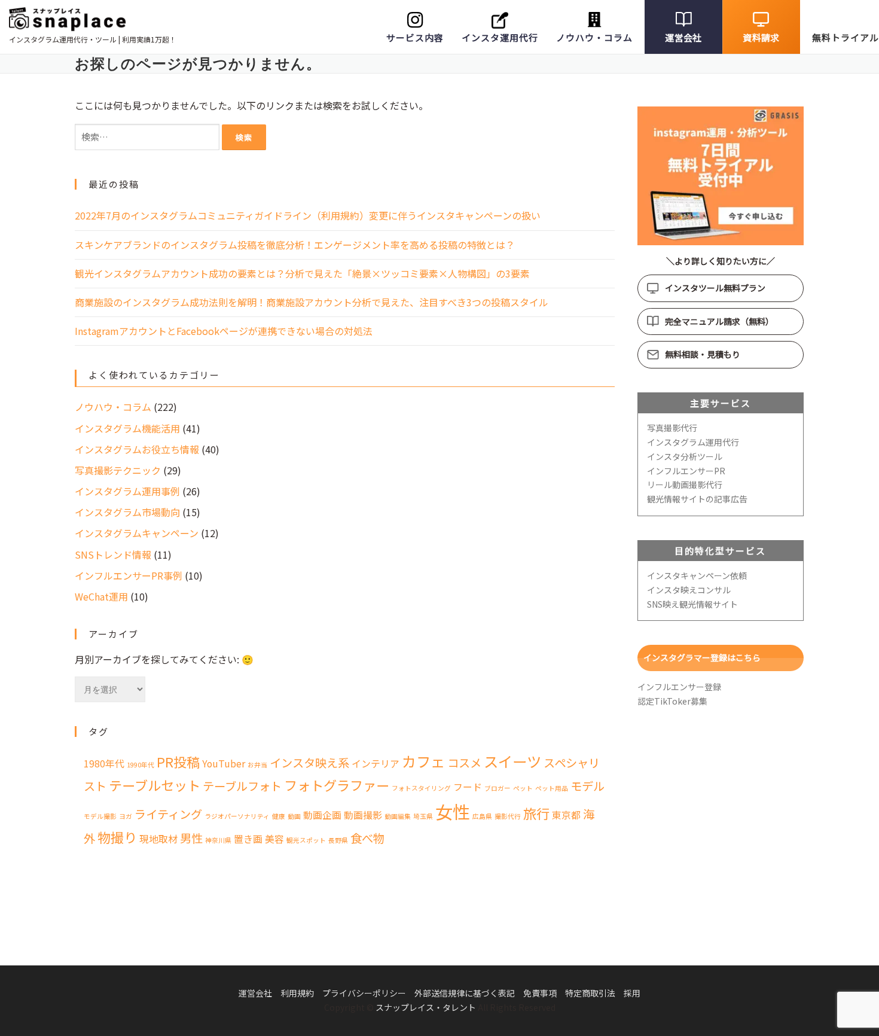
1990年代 (140, 764)
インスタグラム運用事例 (127, 491)
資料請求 (761, 37)
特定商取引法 (590, 993)
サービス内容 (415, 37)
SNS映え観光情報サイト (692, 604)
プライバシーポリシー (364, 993)
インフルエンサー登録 (679, 687)
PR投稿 (178, 761)
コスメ (464, 762)
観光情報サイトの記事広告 (697, 499)
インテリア (375, 763)
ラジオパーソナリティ (237, 816)
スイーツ (512, 761)
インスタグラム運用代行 (693, 442)
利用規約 (297, 993)
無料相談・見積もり (702, 354)
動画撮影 (363, 815)
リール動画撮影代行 (684, 484)
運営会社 (683, 37)
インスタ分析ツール (684, 456)
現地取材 (158, 839)
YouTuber (223, 763)
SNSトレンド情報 (113, 554)
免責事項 (540, 993)
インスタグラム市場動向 (127, 512)
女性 (452, 811)
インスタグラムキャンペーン (137, 533)
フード (467, 787)
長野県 (338, 840)
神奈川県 (218, 840)
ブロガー (497, 788)
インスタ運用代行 (500, 37)
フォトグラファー (336, 784)
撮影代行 (508, 816)
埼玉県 (423, 816)
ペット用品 (551, 788)
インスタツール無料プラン (715, 288)
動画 (294, 816)
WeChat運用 (101, 596)
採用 (632, 993)
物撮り (117, 836)
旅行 (536, 812)
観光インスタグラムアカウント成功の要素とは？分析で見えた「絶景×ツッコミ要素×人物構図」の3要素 (302, 273)
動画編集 (397, 816)
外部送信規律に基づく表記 (464, 993)
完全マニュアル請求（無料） (719, 321)
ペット (523, 788)
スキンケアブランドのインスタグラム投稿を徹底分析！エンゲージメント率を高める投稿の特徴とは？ (295, 244)
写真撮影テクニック (118, 470)
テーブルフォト (242, 786)
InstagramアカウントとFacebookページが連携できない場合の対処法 (224, 331)
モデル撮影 (100, 816)
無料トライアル (845, 37)
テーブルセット (154, 784)
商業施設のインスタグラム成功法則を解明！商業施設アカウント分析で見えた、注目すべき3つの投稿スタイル (311, 302)
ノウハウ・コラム (594, 37)
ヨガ (125, 816)
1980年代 (104, 763)
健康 (278, 816)
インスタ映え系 (309, 762)
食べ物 (367, 838)
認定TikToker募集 (672, 701)
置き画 (248, 839)
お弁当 (257, 764)
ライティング (168, 814)
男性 (191, 838)
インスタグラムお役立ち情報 (137, 449)
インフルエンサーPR (686, 471)
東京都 (566, 815)
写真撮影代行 (672, 428)
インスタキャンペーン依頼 (697, 575)
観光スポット (306, 840)
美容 (274, 839)
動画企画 (322, 815)
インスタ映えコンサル (689, 590)
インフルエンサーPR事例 (128, 575)
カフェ (423, 761)
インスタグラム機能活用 (127, 428)
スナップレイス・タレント (426, 1007)
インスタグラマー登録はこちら (702, 657)
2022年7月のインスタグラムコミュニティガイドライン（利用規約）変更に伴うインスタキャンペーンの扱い (308, 215)
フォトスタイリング (421, 788)
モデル (587, 786)
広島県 (482, 816)
